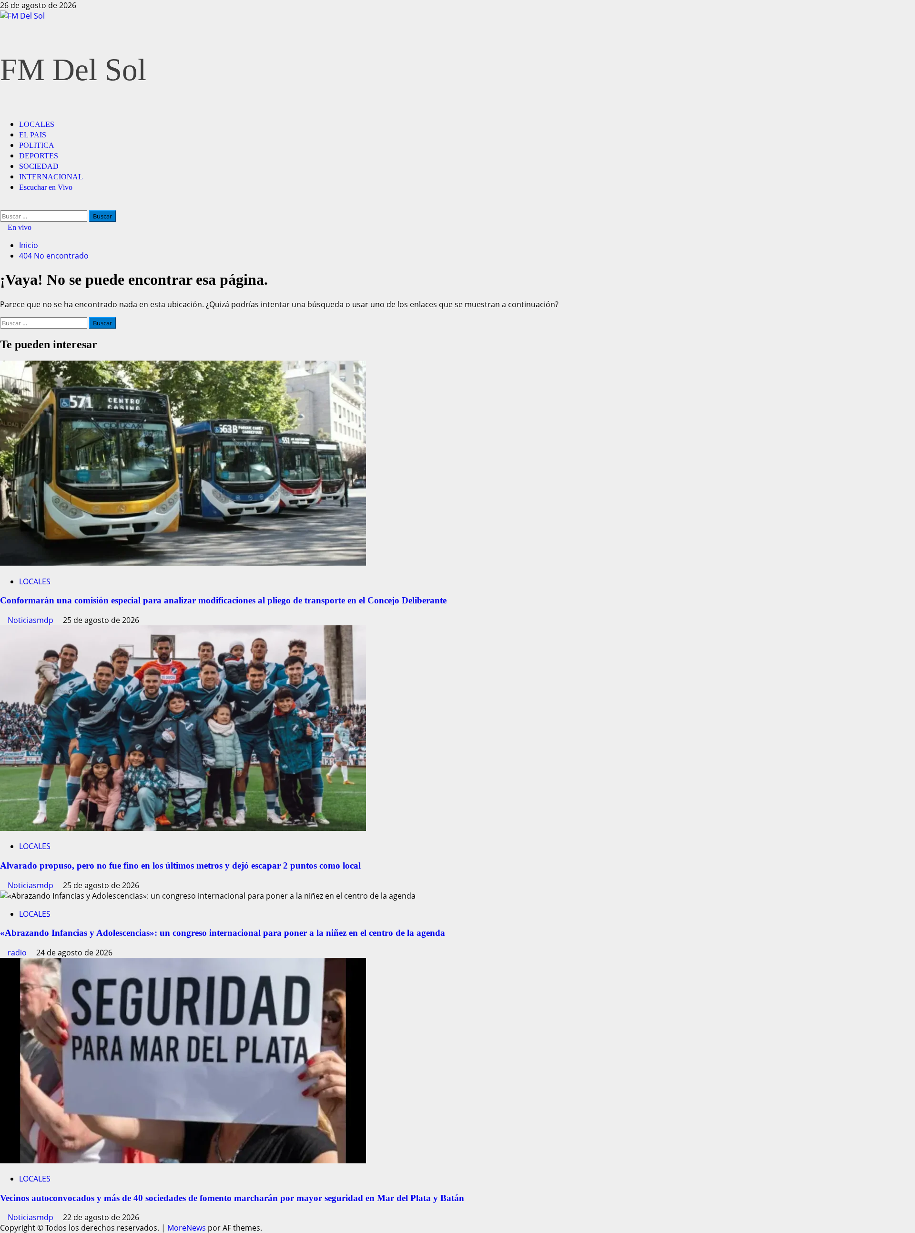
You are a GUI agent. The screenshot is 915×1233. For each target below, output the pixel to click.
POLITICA (36, 145)
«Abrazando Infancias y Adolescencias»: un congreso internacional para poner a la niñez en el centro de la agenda (222, 933)
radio (18, 952)
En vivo (18, 227)
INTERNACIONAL (51, 177)
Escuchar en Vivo (45, 187)
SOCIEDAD (39, 166)
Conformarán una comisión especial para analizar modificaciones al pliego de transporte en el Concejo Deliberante (223, 600)
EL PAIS (32, 135)
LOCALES (36, 124)
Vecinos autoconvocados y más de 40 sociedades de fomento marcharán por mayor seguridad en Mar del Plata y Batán (232, 1198)
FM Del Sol (73, 69)
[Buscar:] (44, 215)
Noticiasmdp (31, 620)
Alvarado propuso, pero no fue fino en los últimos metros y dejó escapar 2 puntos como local (180, 865)
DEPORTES (38, 156)
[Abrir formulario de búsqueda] (3, 205)
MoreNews (186, 1228)
